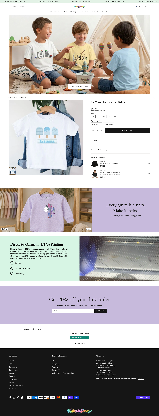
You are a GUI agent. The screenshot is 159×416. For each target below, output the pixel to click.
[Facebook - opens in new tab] (10, 397)
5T (110, 116)
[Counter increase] (101, 130)
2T (93, 116)
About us (141, 379)
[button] (24, 6)
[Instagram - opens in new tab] (14, 397)
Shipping (92, 110)
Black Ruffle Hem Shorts (109, 164)
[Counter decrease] (93, 130)
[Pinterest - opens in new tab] (18, 397)
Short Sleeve (108, 124)
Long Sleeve (96, 124)
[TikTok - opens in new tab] (22, 397)
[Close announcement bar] (157, 1)
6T (115, 116)
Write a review (79, 337)
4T (104, 116)
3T (99, 116)
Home (4, 98)
